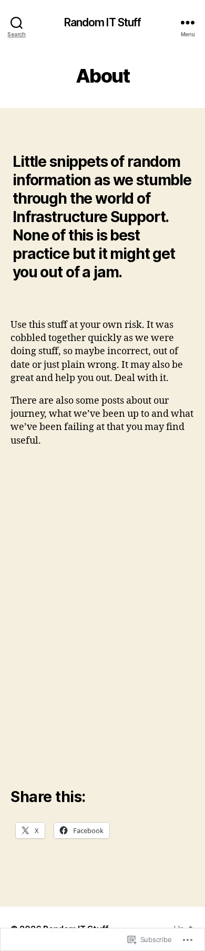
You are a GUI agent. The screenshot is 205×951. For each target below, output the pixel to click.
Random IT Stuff (102, 22)
